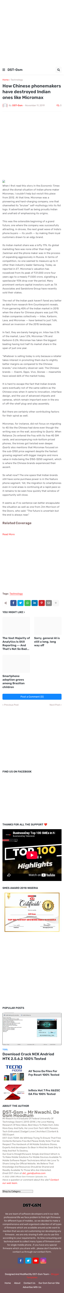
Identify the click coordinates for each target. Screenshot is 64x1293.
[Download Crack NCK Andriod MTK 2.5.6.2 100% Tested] (32, 1029)
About (17, 1283)
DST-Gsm (15, 70)
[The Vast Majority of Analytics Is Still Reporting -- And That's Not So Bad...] (16, 626)
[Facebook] (13, 603)
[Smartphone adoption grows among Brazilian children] (16, 664)
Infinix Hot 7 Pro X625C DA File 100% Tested (44, 1092)
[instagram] (43, 1261)
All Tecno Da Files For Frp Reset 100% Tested (43, 1072)
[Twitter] (20, 603)
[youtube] (36, 1261)
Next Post (55, 705)
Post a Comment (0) (32, 696)
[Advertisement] (32, 32)
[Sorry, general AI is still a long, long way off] (48, 626)
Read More (8, 534)
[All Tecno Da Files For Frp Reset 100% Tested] (13, 1072)
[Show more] (56, 603)
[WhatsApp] (27, 603)
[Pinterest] (42, 603)
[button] (4, 70)
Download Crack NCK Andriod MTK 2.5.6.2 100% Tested (28, 1056)
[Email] (49, 603)
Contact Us (29, 1283)
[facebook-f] (21, 1261)
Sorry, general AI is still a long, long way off (47, 641)
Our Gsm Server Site (49, 1283)
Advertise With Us (32, 1287)
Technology (17, 80)
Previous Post (11, 705)
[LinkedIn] (35, 603)
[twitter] (28, 1261)
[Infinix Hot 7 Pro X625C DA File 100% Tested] (13, 1092)
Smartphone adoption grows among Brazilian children (13, 681)
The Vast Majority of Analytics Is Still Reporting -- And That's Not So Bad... (16, 643)
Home (5, 80)
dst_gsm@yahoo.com (33, 1173)
